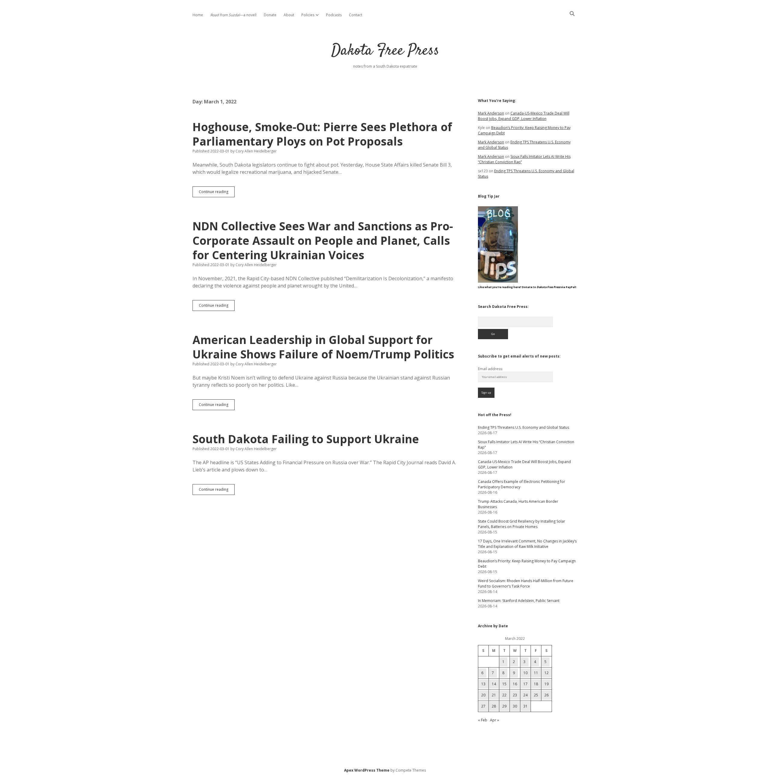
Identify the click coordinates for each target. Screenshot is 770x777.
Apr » (494, 720)
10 (525, 672)
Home (197, 14)
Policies (307, 14)
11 (536, 672)
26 (546, 695)
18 (536, 683)
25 (536, 695)
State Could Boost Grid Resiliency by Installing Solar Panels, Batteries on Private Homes (521, 524)
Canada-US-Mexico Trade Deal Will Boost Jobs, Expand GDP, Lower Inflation (523, 116)
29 (504, 706)
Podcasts (334, 14)
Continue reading (217, 193)
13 (483, 683)
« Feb (482, 720)
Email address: (490, 368)
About (289, 14)
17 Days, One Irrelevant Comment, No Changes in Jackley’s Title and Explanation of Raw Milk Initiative (527, 544)
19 (546, 683)
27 (483, 706)
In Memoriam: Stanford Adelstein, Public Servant (518, 600)
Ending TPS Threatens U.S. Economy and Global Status (523, 427)
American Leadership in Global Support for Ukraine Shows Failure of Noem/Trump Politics (323, 347)
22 (504, 695)
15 (504, 683)
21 (494, 695)
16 (515, 683)
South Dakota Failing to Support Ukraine (305, 439)
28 (494, 706)
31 (525, 706)
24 (525, 695)
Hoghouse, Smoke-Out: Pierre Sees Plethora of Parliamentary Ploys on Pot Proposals (322, 134)
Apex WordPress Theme (367, 770)
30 (515, 706)
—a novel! (233, 14)
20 (483, 695)
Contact (355, 14)
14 (494, 683)
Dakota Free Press (385, 51)
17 (525, 683)
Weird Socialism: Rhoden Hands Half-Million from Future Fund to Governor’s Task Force (525, 583)
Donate (270, 14)
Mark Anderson (491, 113)
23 (515, 695)
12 (546, 672)
